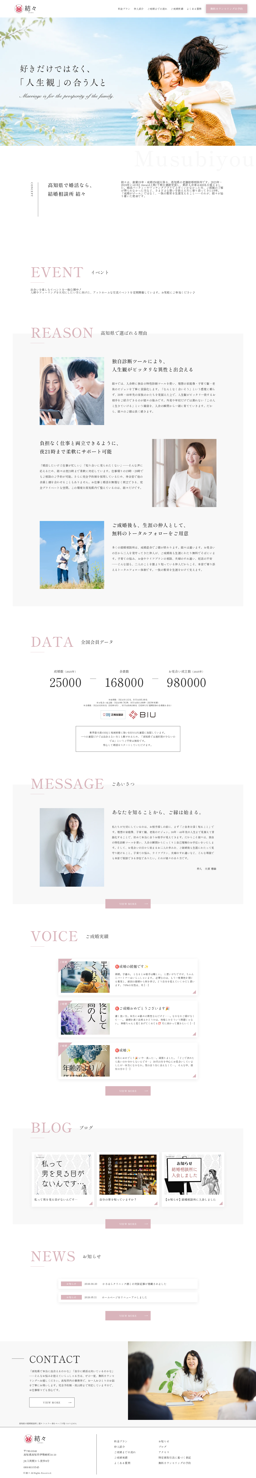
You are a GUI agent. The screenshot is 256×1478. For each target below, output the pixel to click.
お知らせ (163, 1441)
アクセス (163, 1452)
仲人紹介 (139, 8)
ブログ (162, 1447)
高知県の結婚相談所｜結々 (31, 1423)
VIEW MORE (128, 904)
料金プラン (124, 8)
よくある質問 (194, 8)
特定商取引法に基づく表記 (174, 1457)
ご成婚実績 (177, 8)
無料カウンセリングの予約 (226, 8)
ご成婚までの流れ (157, 8)
